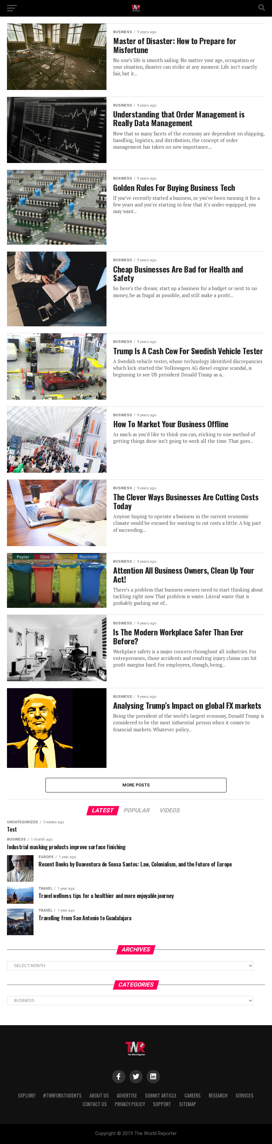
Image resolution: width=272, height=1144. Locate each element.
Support (162, 1104)
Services (244, 1095)
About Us (99, 1095)
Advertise (127, 1095)
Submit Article (160, 1095)
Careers (192, 1095)
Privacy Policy (130, 1104)
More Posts (136, 784)
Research (218, 1095)
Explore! (26, 1095)
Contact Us (95, 1104)
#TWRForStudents (62, 1095)
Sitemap (187, 1104)
